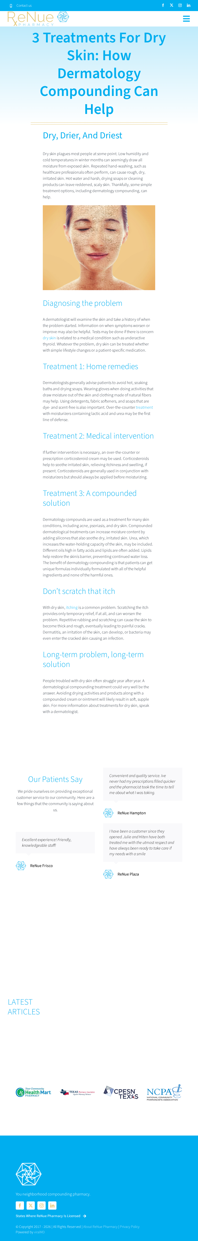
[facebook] (163, 5)
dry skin (49, 338)
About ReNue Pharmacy (100, 1226)
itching (72, 607)
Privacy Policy (129, 1226)
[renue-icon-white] (29, 1163)
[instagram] (180, 5)
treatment (144, 407)
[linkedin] (188, 5)
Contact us (24, 5)
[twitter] (171, 5)
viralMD (39, 1232)
